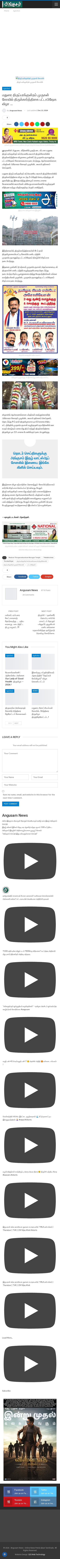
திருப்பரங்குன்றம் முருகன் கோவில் (14, 565)
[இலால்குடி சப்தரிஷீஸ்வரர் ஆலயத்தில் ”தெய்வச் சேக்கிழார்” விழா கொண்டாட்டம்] (43, 662)
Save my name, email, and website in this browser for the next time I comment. (29, 796)
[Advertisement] (30, 43)
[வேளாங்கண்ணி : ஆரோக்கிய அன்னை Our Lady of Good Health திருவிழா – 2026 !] (16, 662)
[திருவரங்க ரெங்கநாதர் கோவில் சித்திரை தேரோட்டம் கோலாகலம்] (16, 697)
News (35, 691)
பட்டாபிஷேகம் (31, 565)
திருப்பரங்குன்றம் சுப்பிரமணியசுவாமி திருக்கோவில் (32, 561)
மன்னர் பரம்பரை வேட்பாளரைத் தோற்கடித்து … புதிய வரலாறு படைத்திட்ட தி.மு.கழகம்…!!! (14, 621)
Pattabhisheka (48, 557)
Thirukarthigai (8, 561)
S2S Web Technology (36, 1555)
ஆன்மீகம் (6, 88)
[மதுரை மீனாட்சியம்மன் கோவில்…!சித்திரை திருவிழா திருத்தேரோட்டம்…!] (43, 697)
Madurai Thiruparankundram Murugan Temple (24, 557)
